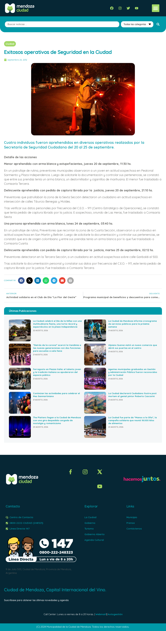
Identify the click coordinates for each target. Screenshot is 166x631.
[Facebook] (111, 8)
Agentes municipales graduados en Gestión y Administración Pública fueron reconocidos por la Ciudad (132, 372)
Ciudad (10, 43)
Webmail (100, 614)
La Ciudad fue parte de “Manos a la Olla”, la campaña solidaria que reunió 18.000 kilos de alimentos (132, 420)
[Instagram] (120, 8)
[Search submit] (158, 24)
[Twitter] (128, 8)
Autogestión (115, 614)
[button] (156, 8)
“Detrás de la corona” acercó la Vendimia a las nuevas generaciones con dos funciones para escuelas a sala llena (57, 348)
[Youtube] (136, 8)
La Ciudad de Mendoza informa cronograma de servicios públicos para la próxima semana (132, 324)
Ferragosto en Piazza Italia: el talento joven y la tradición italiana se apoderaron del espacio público (57, 372)
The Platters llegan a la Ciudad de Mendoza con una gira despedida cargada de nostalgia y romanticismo (57, 420)
